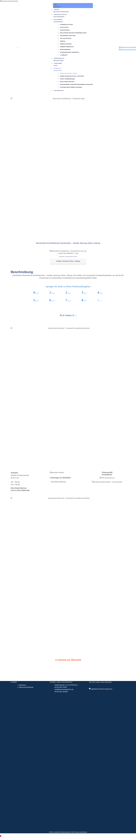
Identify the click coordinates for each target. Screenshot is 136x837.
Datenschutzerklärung (26, 687)
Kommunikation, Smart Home (68, 35)
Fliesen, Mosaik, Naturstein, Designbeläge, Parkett (73, 32)
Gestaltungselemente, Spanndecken (69, 52)
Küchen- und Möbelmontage (67, 79)
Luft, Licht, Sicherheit (65, 38)
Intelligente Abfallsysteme (67, 46)
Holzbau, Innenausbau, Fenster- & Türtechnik (72, 76)
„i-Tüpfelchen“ (64, 55)
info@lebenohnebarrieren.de (63, 689)
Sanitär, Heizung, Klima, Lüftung (68, 73)
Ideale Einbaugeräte (65, 49)
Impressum (22, 685)
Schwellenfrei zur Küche (66, 24)
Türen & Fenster (64, 27)
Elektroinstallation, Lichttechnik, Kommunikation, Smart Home (76, 84)
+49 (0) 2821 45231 (60, 687)
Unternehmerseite (59, 90)
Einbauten (62, 41)
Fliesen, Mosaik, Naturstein (67, 81)
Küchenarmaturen (65, 30)
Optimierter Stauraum (66, 44)
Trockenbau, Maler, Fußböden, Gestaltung (71, 87)
